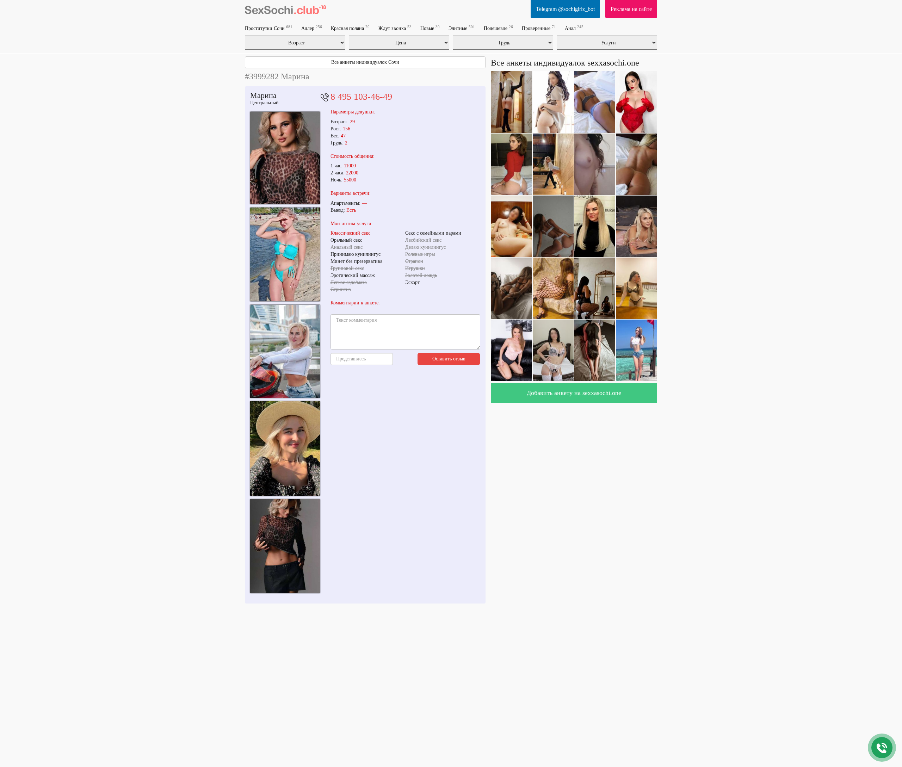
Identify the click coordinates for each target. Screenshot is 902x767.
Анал (574, 28)
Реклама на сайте (631, 9)
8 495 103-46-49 (361, 97)
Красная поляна (350, 28)
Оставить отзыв (448, 358)
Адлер (311, 28)
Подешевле (498, 28)
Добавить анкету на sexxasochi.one (574, 392)
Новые (430, 28)
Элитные (462, 28)
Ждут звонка (395, 28)
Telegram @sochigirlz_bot (565, 9)
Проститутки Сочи (268, 28)
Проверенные (539, 28)
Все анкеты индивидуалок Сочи (365, 62)
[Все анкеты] (285, 9)
